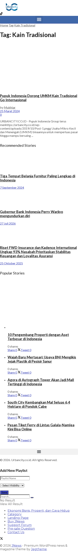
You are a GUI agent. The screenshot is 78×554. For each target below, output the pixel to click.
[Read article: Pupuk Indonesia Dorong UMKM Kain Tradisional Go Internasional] (39, 66)
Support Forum (20, 525)
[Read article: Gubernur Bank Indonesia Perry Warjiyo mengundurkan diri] (39, 197)
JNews (16, 545)
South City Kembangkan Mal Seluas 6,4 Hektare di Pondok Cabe (39, 404)
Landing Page (18, 518)
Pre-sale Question (21, 528)
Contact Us (16, 532)
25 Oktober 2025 (11, 263)
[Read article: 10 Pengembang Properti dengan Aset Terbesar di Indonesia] (43, 305)
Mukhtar (10, 107)
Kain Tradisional (24, 25)
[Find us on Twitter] (1, 539)
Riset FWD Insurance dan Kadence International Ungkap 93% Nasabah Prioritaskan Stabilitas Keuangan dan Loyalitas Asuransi (38, 252)
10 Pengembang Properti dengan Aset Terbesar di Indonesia (38, 337)
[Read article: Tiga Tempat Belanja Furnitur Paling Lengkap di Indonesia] (39, 162)
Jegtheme (39, 549)
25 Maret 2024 (10, 111)
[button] (39, 19)
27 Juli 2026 (8, 223)
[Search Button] (32, 497)
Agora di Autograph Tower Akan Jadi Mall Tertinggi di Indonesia (41, 382)
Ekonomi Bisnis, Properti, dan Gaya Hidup (39, 510)
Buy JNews (16, 521)
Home (4, 25)
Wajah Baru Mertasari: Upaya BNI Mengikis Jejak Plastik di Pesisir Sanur (42, 359)
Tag (11, 25)
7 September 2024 (12, 187)
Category (15, 514)
